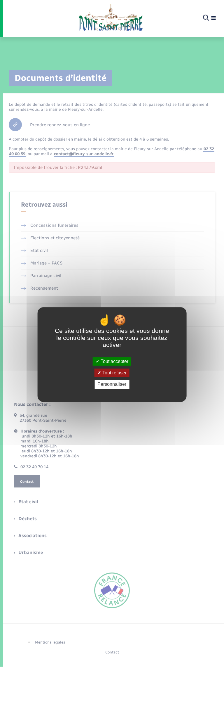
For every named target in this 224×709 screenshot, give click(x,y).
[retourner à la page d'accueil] (111, 18)
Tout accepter (113, 361)
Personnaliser (111, 384)
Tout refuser (114, 372)
